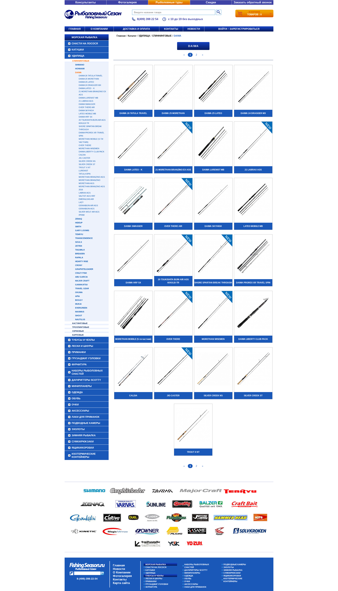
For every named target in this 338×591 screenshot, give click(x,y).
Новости (193, 28)
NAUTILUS (80, 319)
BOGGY (79, 300)
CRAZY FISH (81, 273)
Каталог (132, 35)
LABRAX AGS (84, 193)
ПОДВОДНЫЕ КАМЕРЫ (86, 423)
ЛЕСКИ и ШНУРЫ (82, 346)
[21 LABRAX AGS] (253, 144)
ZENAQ (78, 219)
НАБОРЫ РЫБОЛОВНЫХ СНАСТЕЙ (87, 372)
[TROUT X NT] (193, 426)
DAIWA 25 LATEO (86, 82)
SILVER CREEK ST (87, 164)
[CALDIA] (133, 369)
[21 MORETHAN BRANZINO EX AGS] (173, 144)
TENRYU (79, 234)
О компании (99, 28)
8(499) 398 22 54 (147, 19)
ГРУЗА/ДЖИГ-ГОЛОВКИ (86, 358)
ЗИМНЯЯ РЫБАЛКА (84, 435)
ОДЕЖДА (77, 392)
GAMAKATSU (81, 285)
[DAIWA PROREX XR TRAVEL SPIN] (253, 256)
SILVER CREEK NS (87, 161)
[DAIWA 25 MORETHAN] (173, 87)
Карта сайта (121, 583)
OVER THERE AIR (87, 107)
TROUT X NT (84, 167)
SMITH (78, 226)
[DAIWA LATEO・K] (133, 144)
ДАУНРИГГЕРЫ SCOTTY (86, 380)
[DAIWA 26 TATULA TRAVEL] (133, 87)
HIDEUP (78, 223)
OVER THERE (85, 145)
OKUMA (79, 292)
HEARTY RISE (81, 261)
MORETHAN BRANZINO (89, 180)
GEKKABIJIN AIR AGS (88, 205)
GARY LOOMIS (82, 230)
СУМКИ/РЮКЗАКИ (83, 441)
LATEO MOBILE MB (87, 114)
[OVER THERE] (173, 313)
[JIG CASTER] (173, 369)
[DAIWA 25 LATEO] (213, 87)
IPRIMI (81, 215)
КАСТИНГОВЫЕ (79, 323)
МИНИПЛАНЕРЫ (82, 386)
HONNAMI (79, 69)
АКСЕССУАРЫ (80, 410)
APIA (77, 296)
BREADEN (80, 254)
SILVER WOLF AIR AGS (89, 212)
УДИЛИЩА (78, 55)
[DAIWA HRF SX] (133, 256)
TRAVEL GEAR (82, 288)
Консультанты (85, 2)
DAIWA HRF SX (85, 117)
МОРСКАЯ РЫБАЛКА (84, 37)
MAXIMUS (79, 312)
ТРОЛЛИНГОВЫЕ (80, 327)
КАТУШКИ (78, 49)
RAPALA (79, 257)
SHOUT (78, 315)
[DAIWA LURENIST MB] (213, 144)
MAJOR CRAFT (82, 281)
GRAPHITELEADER (84, 269)
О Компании (121, 572)
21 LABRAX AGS (86, 101)
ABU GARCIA (81, 277)
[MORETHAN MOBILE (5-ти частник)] (133, 313)
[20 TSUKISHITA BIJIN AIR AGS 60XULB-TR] (173, 256)
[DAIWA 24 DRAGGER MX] (253, 87)
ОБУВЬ (76, 398)
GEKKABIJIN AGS (86, 209)
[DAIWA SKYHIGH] (213, 200)
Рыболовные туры (169, 2)
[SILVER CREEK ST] (253, 369)
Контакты (171, 28)
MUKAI (78, 304)
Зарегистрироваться (244, 28)
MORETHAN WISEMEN (89, 148)
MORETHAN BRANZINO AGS (92, 177)
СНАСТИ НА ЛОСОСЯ (85, 43)
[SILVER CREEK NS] (213, 369)
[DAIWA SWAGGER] (133, 200)
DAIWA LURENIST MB (88, 98)
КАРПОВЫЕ (78, 335)
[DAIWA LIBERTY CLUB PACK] (253, 313)
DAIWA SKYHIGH (86, 110)
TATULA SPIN (84, 174)
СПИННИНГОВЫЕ (80, 61)
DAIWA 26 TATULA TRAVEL (90, 76)
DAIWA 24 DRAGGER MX (90, 85)
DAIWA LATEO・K (87, 88)
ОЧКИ (75, 404)
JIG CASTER (84, 158)
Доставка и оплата (136, 28)
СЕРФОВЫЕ (78, 331)
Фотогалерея (127, 2)
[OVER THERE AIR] (173, 200)
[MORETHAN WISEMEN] (213, 313)
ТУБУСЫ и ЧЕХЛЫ (83, 339)
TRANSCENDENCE (84, 238)
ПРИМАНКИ (79, 352)
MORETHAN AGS (86, 183)
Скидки (211, 2)
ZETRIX (78, 246)
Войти (222, 28)
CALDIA (82, 155)
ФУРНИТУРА (79, 364)
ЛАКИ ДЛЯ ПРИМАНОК (85, 416)
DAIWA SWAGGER (87, 104)
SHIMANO (79, 65)
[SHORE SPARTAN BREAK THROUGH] (213, 256)
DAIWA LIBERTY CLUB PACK (91, 152)
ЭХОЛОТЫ (78, 429)
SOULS (78, 242)
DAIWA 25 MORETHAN (89, 79)
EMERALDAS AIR (86, 199)
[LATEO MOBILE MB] (253, 200)
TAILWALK (80, 250)
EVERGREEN (81, 308)
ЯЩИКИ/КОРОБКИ (83, 447)
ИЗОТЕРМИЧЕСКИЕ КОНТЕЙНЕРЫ (84, 455)
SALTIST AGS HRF (87, 196)
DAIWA (78, 72)
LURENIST (83, 171)
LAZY (81, 202)
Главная (75, 28)
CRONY (78, 265)
